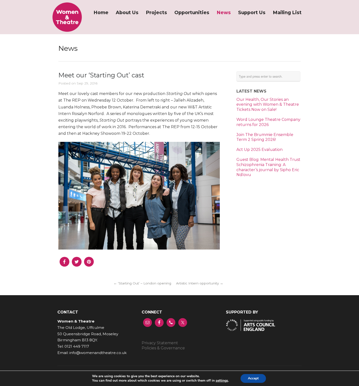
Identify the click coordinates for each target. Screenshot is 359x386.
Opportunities (191, 12)
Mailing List (287, 12)
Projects (156, 12)
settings (222, 380)
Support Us (251, 12)
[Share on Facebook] (64, 265)
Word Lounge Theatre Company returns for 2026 (268, 122)
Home (101, 12)
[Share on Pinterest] (89, 265)
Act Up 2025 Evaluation (259, 149)
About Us (127, 12)
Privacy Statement (160, 343)
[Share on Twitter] (77, 265)
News (224, 12)
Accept (253, 378)
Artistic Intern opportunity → (199, 283)
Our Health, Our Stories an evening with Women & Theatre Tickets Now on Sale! (267, 104)
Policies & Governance (163, 348)
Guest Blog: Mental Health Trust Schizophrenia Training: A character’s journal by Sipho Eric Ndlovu (268, 167)
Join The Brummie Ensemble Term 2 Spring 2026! (264, 137)
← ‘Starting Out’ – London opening (142, 283)
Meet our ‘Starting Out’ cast (101, 75)
